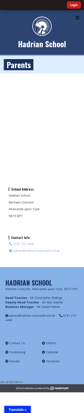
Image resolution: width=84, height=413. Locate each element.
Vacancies (53, 361)
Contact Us (17, 343)
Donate (14, 361)
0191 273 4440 (23, 244)
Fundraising (17, 352)
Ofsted (51, 343)
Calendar (52, 352)
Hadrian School (42, 43)
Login (74, 5)
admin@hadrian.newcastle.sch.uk (36, 251)
